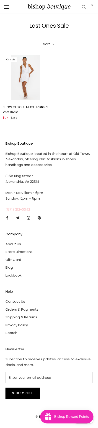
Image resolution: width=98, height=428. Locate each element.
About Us (13, 244)
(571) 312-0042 (17, 209)
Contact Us (15, 301)
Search (11, 332)
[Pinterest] (39, 217)
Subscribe (22, 393)
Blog (9, 267)
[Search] (84, 7)
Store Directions (19, 251)
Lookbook (13, 275)
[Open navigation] (6, 7)
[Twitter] (18, 217)
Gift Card (13, 259)
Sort (47, 44)
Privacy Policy (16, 325)
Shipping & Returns (21, 317)
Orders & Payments (22, 309)
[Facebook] (7, 217)
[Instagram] (28, 217)
